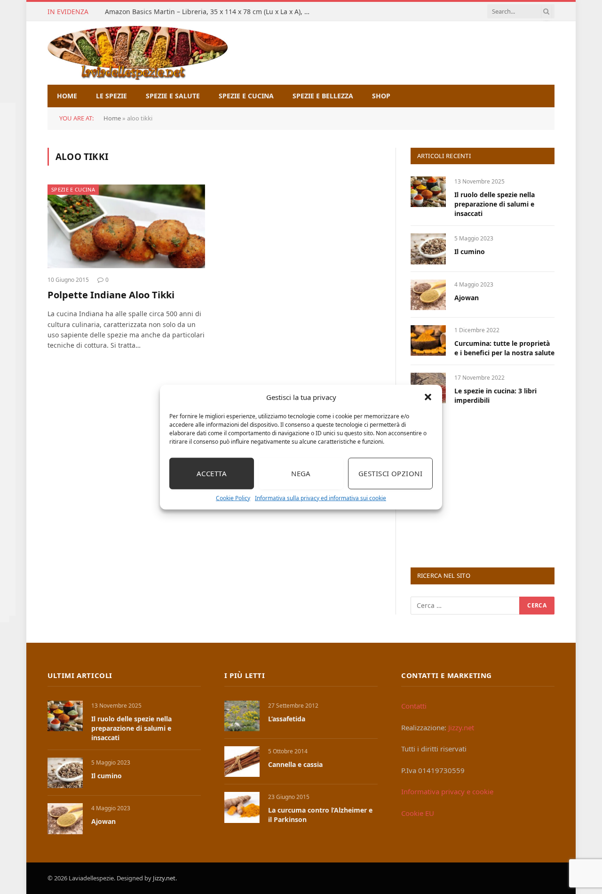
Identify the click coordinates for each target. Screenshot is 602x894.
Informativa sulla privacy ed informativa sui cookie (320, 498)
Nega (301, 473)
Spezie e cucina (246, 95)
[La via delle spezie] (138, 53)
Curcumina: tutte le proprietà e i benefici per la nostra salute (504, 348)
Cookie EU (417, 813)
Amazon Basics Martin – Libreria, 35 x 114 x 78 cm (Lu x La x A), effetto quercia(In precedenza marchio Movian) (211, 12)
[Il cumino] (428, 248)
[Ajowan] (428, 294)
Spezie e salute (173, 95)
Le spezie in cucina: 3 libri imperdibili (495, 395)
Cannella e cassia (295, 764)
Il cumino (469, 251)
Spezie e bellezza (323, 95)
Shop (381, 95)
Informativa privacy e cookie (447, 791)
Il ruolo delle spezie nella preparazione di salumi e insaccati (494, 204)
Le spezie (111, 95)
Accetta (212, 473)
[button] (428, 397)
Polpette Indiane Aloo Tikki (111, 294)
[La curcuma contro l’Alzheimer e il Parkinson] (242, 807)
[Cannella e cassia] (242, 761)
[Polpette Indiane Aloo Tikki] (126, 226)
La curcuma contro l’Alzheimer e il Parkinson (320, 815)
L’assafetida (286, 718)
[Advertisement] (481, 485)
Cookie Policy (233, 498)
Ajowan (466, 297)
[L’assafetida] (242, 716)
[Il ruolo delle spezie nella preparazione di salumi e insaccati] (428, 191)
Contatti (414, 705)
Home (67, 95)
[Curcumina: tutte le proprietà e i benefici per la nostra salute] (428, 340)
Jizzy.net (461, 727)
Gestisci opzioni (390, 473)
